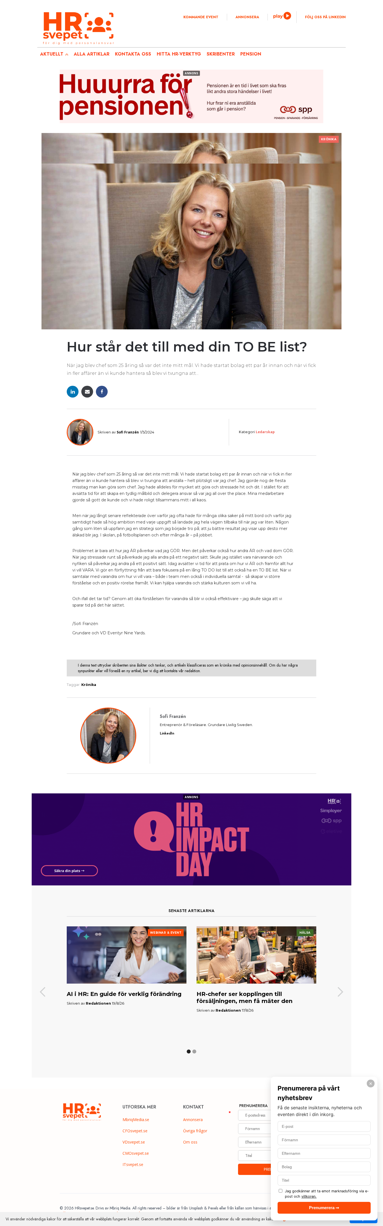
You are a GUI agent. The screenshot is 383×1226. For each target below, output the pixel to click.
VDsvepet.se (134, 1142)
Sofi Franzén (128, 432)
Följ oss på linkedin (325, 17)
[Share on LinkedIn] (73, 392)
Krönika (329, 139)
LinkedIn (167, 733)
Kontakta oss (133, 54)
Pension (250, 54)
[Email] (87, 392)
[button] (43, 992)
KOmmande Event (200, 17)
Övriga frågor (195, 1130)
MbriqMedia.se (136, 1119)
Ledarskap (265, 432)
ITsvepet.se (133, 1164)
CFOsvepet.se (135, 1130)
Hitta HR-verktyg (179, 54)
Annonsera (247, 17)
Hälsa (305, 933)
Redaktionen (98, 1003)
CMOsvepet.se (136, 1153)
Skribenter (221, 54)
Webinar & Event (166, 933)
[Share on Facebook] (102, 392)
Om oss (190, 1142)
